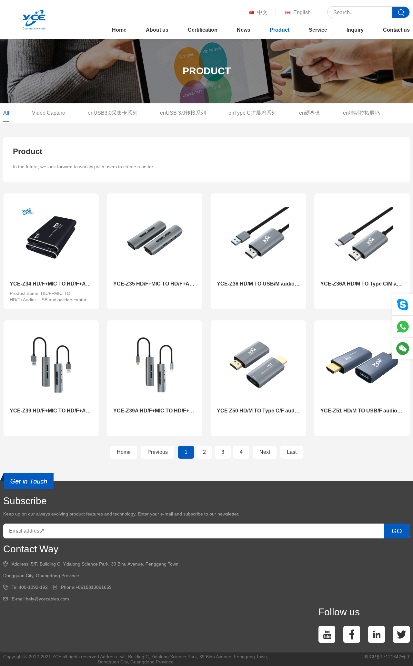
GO (397, 531)
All (6, 113)
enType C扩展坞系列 (252, 113)
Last (292, 452)
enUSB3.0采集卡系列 (112, 113)
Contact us (396, 30)
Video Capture (48, 113)
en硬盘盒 (309, 113)
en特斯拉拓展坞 (361, 113)
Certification (202, 30)
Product (279, 30)
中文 (262, 12)
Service (318, 30)
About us (157, 30)
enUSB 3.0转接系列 (183, 113)
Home (119, 30)
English (302, 12)
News (243, 30)
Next (264, 452)
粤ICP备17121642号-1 (387, 656)
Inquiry (355, 30)
